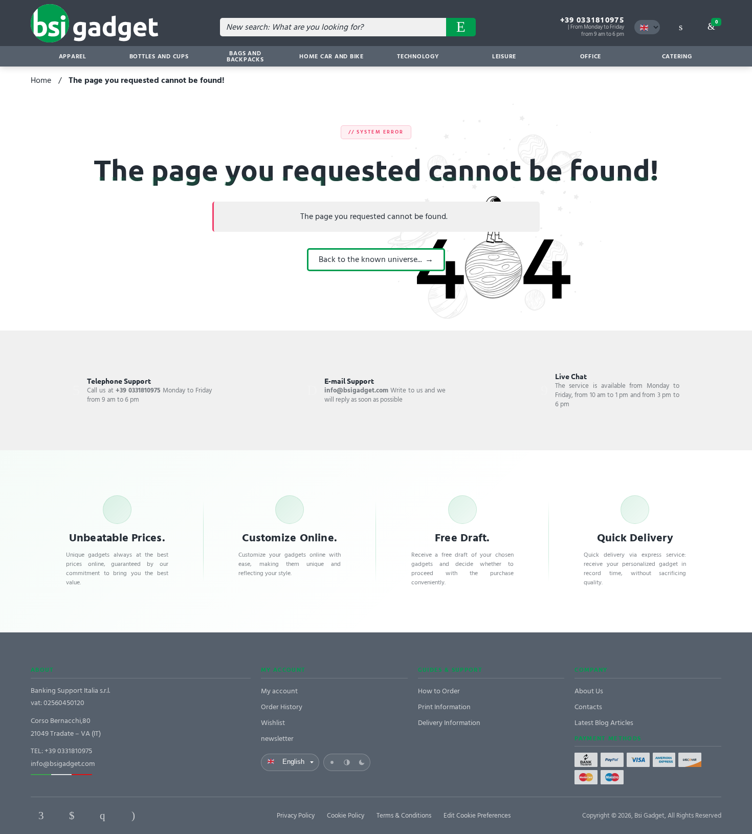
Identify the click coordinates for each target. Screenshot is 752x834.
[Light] (332, 762)
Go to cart (716, 22)
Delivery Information (449, 723)
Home (41, 80)
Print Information (444, 707)
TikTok (163, 815)
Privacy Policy (296, 815)
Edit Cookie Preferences (477, 815)
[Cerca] (461, 27)
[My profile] (680, 27)
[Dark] (362, 762)
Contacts (588, 707)
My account (279, 691)
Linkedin (71, 815)
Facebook (41, 815)
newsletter (277, 738)
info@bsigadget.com (63, 764)
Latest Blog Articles (603, 723)
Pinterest (102, 815)
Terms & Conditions (404, 815)
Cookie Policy (345, 815)
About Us (588, 691)
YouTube (194, 815)
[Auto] (347, 762)
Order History (281, 707)
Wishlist (273, 723)
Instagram (133, 815)
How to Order (439, 691)
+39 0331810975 (592, 20)
